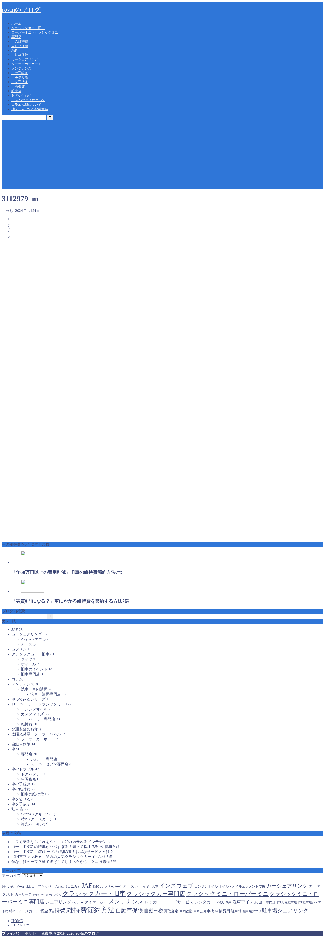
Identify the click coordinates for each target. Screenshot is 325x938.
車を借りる (19, 77)
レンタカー (204, 902)
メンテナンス (21, 68)
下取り (220, 902)
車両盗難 (18, 86)
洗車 (228, 902)
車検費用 (222, 911)
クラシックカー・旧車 (28, 28)
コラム (18, 679)
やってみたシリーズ (30, 699)
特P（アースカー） (39, 819)
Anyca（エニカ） (38, 639)
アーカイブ (11, 875)
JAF (14, 50)
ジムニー (78, 902)
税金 (44, 911)
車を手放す (19, 82)
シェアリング (58, 902)
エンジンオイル (35, 709)
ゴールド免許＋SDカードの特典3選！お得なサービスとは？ (62, 852)
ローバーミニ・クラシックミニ (34, 32)
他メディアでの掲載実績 (29, 109)
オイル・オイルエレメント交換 (242, 886)
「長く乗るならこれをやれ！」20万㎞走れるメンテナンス (60, 842)
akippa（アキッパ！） (40, 814)
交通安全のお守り (28, 729)
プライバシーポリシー (21, 933)
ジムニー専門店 (46, 759)
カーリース (23, 894)
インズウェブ (176, 886)
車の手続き (19, 73)
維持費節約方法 (90, 910)
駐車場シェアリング (285, 910)
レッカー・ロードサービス (169, 902)
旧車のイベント (36, 669)
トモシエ (102, 902)
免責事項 (48, 933)
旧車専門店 (33, 674)
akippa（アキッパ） (40, 886)
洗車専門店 (267, 902)
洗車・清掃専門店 (48, 694)
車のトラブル (25, 769)
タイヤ (28, 659)
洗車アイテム (245, 902)
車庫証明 (199, 911)
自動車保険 (19, 46)
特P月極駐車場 (287, 902)
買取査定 (171, 911)
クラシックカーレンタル (47, 894)
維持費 (29, 724)
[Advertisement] (162, 156)
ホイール (30, 664)
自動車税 (153, 910)
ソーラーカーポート (26, 64)
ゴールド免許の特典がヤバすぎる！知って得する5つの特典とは (65, 847)
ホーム (16, 23)
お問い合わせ (21, 95)
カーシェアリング (24, 59)
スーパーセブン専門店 (50, 764)
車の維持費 (19, 41)
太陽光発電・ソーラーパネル (38, 734)
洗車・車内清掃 (36, 689)
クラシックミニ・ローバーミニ (227, 893)
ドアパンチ (33, 774)
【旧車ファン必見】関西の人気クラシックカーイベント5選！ (63, 857)
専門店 (16, 37)
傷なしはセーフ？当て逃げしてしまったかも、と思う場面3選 (63, 862)
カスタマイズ (35, 714)
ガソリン (21, 649)
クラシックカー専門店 (156, 894)
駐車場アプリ (252, 911)
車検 (210, 911)
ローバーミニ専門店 (40, 719)
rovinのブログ (21, 9)
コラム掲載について (26, 104)
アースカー (32, 644)
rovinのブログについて (28, 100)
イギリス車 (150, 886)
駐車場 (16, 91)
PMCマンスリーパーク (107, 886)
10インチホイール (13, 886)
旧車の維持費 (35, 794)
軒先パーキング (35, 824)
